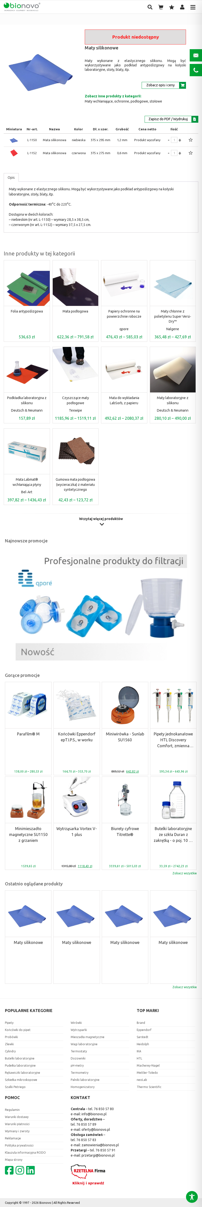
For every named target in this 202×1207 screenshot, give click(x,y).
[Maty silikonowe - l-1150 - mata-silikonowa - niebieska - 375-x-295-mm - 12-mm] (14, 143)
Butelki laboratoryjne (19, 1058)
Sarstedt (142, 1037)
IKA (139, 1051)
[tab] (11, 177)
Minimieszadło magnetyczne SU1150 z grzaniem (28, 834)
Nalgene (172, 329)
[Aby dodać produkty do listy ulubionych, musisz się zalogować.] (190, 140)
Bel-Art (26, 492)
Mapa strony (13, 1159)
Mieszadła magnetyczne (87, 1037)
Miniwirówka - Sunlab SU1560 (125, 737)
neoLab (142, 1079)
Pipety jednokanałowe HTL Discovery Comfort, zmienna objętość (173, 740)
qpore (124, 329)
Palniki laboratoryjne (85, 1079)
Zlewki (9, 1044)
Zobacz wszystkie (184, 873)
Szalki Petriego (15, 1086)
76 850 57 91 (106, 1150)
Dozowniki (78, 1058)
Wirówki (76, 1022)
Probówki (11, 1037)
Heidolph (143, 1044)
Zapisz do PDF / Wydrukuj (168, 119)
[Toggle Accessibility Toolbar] (191, 1197)
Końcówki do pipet (18, 1029)
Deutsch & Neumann (27, 410)
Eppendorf (144, 1029)
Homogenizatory (83, 1086)
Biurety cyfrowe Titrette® (125, 831)
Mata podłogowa (75, 311)
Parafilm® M (28, 734)
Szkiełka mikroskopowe (21, 1079)
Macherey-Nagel (148, 1065)
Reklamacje (13, 1138)
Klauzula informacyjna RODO (25, 1152)
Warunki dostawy (17, 1116)
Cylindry (10, 1051)
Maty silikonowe (28, 942)
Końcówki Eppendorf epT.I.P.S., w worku (76, 737)
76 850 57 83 (86, 1140)
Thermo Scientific (149, 1086)
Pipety (9, 1022)
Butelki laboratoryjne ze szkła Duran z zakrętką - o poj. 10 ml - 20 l (173, 834)
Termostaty (79, 1051)
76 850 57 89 (86, 1124)
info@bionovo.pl (94, 1114)
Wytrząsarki (79, 1029)
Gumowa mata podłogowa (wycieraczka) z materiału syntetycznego (75, 484)
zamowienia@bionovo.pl (100, 1145)
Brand (141, 1022)
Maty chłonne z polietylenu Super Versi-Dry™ (172, 316)
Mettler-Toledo (147, 1072)
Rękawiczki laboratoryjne (22, 1072)
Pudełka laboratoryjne (20, 1065)
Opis (11, 177)
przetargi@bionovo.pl (98, 1155)
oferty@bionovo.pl (96, 1130)
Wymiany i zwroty (17, 1131)
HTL (139, 1058)
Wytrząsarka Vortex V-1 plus (76, 831)
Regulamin (12, 1109)
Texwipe (75, 410)
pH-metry (77, 1065)
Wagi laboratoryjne (84, 1044)
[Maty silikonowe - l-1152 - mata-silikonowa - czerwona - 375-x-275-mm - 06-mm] (14, 156)
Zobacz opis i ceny (160, 85)
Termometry (79, 1072)
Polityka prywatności (19, 1145)
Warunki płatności (17, 1124)
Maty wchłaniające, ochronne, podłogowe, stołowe (123, 101)
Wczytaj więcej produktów (101, 519)
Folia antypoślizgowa (27, 311)
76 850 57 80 (104, 1109)
